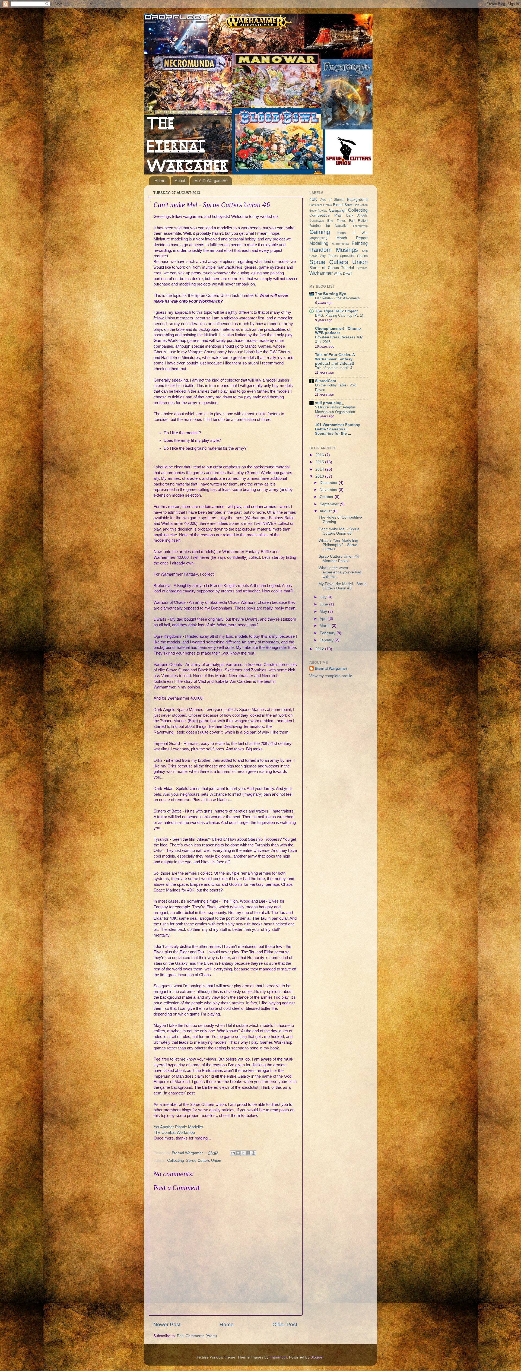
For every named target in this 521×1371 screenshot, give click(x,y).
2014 (320, 469)
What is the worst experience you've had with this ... (340, 572)
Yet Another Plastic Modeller (178, 1127)
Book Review (318, 210)
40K (313, 199)
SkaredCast (325, 381)
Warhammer (321, 273)
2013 (320, 476)
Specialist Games (354, 256)
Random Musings (333, 249)
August (326, 511)
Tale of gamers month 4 (333, 368)
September (330, 504)
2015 (320, 462)
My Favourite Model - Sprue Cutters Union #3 (343, 586)
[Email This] (233, 1153)
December (329, 483)
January (327, 640)
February (328, 633)
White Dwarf (343, 273)
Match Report (352, 238)
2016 (320, 455)
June (324, 604)
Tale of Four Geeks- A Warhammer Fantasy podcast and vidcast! (335, 359)
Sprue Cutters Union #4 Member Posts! (339, 558)
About (180, 180)
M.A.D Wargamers (210, 180)
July (324, 597)
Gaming (319, 231)
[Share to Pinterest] (253, 1153)
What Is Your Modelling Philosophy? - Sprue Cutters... (338, 544)
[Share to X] (243, 1153)
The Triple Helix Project (336, 311)
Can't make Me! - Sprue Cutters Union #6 (339, 531)
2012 (320, 649)
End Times (336, 221)
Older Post (284, 1324)
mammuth (278, 1357)
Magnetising (318, 238)
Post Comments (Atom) (197, 1336)
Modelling (318, 243)
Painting (360, 243)
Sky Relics (329, 256)
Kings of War (352, 233)
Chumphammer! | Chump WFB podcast (338, 330)
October (327, 497)
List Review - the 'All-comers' (337, 298)
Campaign (338, 210)
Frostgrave (360, 225)
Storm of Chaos (324, 268)
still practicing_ (329, 403)
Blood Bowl (342, 205)
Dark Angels (357, 215)
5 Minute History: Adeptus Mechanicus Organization (335, 409)
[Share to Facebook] (248, 1153)
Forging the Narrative (328, 226)
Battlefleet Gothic (320, 205)
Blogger (316, 1357)
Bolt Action (361, 205)
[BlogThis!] (238, 1153)
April (324, 619)
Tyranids (362, 267)
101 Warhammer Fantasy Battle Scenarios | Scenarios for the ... (337, 429)
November (329, 490)
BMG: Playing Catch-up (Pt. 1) (339, 315)
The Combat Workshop (174, 1132)
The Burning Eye (330, 294)
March (326, 626)
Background (357, 200)
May (324, 612)
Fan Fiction (358, 221)
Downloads (316, 220)
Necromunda (340, 243)
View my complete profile (330, 676)
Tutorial (347, 268)
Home (159, 180)
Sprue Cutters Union (203, 1161)
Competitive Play (325, 215)
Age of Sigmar (332, 200)
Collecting (175, 1161)
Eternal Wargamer (331, 669)
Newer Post (166, 1324)
